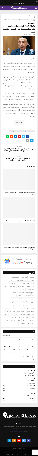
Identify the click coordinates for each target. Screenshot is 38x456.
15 (32, 349)
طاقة (5, 314)
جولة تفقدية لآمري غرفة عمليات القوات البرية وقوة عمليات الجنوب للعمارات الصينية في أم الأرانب (19, 149)
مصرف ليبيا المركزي (15, 320)
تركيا (16, 308)
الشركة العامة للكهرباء (28, 296)
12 (14, 346)
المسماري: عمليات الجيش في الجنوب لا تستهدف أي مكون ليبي (18, 159)
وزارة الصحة (22, 323)
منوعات (33, 401)
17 (23, 349)
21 (4, 349)
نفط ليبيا (6, 320)
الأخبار (34, 23)
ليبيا (19, 317)
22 (32, 353)
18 (19, 349)
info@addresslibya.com (16, 431)
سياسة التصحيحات (25, 454)
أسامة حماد (25, 277)
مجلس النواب (13, 131)
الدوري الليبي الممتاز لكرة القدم (26, 293)
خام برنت (9, 311)
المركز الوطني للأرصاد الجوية (27, 302)
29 (32, 356)
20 (9, 349)
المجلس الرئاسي (16, 299)
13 (9, 346)
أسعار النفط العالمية (21, 280)
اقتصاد (12, 280)
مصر (24, 320)
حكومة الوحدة (30, 311)
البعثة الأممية (21, 286)
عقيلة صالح (25, 317)
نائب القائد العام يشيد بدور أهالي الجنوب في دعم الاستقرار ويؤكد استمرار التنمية (19, 248)
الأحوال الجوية (30, 283)
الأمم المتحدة (12, 283)
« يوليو (33, 359)
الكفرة (19, 296)
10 (23, 346)
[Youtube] (19, 440)
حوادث (33, 378)
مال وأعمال (32, 396)
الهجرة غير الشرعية (30, 308)
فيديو (33, 391)
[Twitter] (24, 440)
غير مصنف (32, 388)
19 (14, 349)
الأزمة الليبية (22, 283)
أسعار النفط (31, 280)
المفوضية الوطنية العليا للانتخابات (26, 305)
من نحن (27, 452)
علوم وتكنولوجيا (31, 385)
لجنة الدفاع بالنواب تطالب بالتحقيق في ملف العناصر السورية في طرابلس (19, 193)
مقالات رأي (32, 398)
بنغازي (21, 308)
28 (4, 353)
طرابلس (32, 317)
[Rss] (14, 440)
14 (4, 346)
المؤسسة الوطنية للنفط (28, 299)
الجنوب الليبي (31, 131)
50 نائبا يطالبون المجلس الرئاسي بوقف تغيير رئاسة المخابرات (20, 221)
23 (28, 353)
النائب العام (12, 305)
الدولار (14, 293)
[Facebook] (28, 440)
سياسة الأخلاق (9, 452)
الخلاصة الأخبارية (15, 454)
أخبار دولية (31, 373)
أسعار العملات (15, 277)
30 (28, 356)
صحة (34, 383)
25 (19, 353)
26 (14, 353)
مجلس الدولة (12, 317)
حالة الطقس (9, 308)
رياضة (33, 380)
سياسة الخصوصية (18, 452)
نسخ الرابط (19, 122)
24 (23, 353)
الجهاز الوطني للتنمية (10, 286)
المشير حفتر (15, 302)
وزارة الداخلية (31, 323)
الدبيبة (23, 289)
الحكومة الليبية (30, 289)
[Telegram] (9, 440)
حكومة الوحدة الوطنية (18, 311)
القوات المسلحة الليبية (22, 131)
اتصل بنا (36, 2)
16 (28, 349)
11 (19, 346)
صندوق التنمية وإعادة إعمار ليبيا (17, 314)
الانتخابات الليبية (30, 286)
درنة (33, 314)
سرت (28, 314)
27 (9, 353)
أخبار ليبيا (30, 23)
